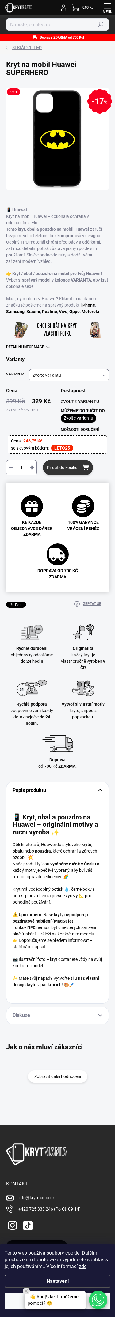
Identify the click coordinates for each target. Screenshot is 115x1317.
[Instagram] (11, 1224)
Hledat (100, 24)
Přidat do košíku (62, 467)
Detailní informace (25, 347)
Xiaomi (33, 311)
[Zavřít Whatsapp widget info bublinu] (26, 1291)
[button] (98, 1300)
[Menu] (107, 7)
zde (82, 1266)
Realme (49, 311)
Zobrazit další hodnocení (57, 1076)
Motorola (90, 311)
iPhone (88, 305)
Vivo (63, 311)
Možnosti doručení (80, 429)
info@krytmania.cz (36, 1197)
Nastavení (58, 1281)
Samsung (15, 311)
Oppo (74, 311)
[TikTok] (26, 1224)
